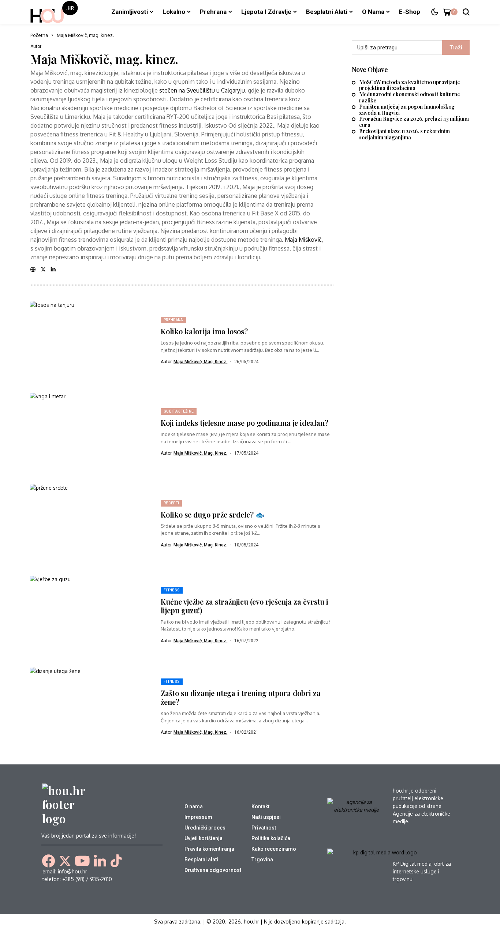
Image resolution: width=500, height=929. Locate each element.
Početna (39, 35)
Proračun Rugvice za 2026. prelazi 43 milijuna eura (414, 122)
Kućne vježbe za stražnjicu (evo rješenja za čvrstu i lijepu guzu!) (244, 606)
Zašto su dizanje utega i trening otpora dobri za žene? (241, 697)
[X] (65, 861)
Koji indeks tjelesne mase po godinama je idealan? (244, 423)
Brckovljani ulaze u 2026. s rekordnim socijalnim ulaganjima (404, 134)
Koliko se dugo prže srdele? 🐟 (213, 514)
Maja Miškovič (303, 239)
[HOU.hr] (54, 12)
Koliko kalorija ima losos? (204, 331)
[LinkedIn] (100, 861)
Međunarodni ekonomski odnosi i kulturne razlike (409, 97)
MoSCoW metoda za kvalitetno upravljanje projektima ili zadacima (409, 85)
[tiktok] (116, 860)
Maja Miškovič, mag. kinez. (104, 59)
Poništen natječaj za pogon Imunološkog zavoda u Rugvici (407, 110)
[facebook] (48, 860)
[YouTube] (82, 861)
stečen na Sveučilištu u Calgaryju (202, 90)
